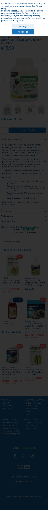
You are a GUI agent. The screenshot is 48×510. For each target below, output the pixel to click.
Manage (23, 26)
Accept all (23, 31)
